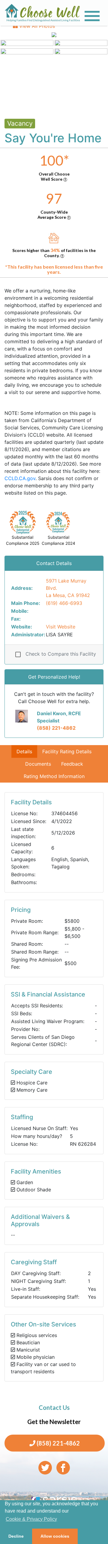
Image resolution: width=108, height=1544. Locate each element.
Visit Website (60, 627)
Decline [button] (16, 1536)
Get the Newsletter (54, 1421)
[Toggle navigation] (92, 16)
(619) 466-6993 (64, 603)
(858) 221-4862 (56, 728)
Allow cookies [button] (54, 1536)
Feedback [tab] (72, 764)
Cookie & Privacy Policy (31, 1519)
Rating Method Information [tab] (54, 776)
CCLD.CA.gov (19, 478)
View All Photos (36, 26)
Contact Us (54, 1407)
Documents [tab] (38, 764)
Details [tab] (24, 751)
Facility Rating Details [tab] (67, 751)
